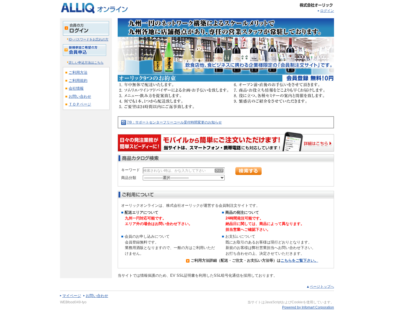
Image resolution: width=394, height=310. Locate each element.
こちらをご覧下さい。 (299, 260)
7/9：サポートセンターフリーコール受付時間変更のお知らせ (174, 122)
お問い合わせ (97, 296)
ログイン (327, 11)
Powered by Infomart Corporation (308, 307)
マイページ (71, 296)
